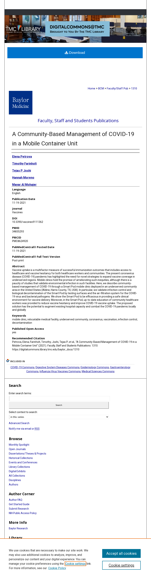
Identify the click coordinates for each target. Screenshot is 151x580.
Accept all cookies (121, 553)
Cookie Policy (57, 568)
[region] (75, 559)
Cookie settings (75, 563)
